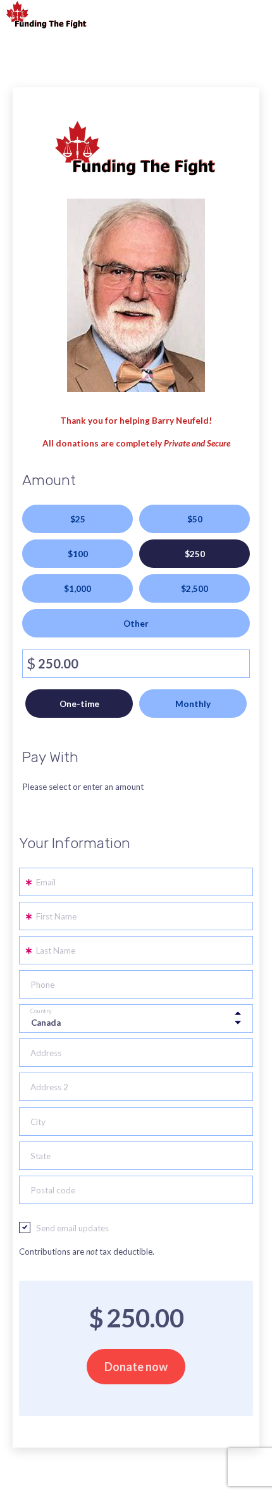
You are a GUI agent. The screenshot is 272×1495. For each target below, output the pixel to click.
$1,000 (77, 589)
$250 (195, 554)
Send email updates (72, 1228)
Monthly (193, 704)
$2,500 (194, 589)
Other (136, 623)
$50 (194, 519)
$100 (78, 554)
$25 (77, 519)
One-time (79, 704)
